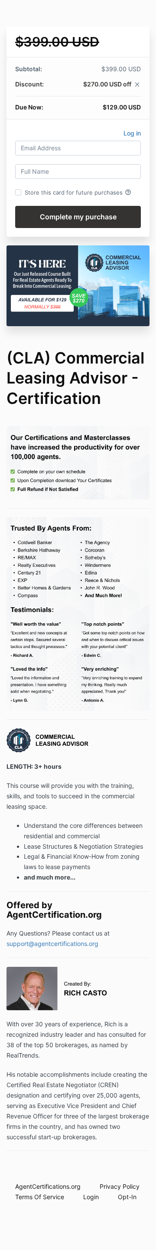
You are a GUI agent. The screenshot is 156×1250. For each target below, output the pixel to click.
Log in (132, 133)
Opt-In (127, 1196)
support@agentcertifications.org (52, 943)
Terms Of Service (39, 1196)
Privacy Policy (120, 1186)
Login (91, 1196)
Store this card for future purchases (78, 192)
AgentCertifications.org (48, 1186)
